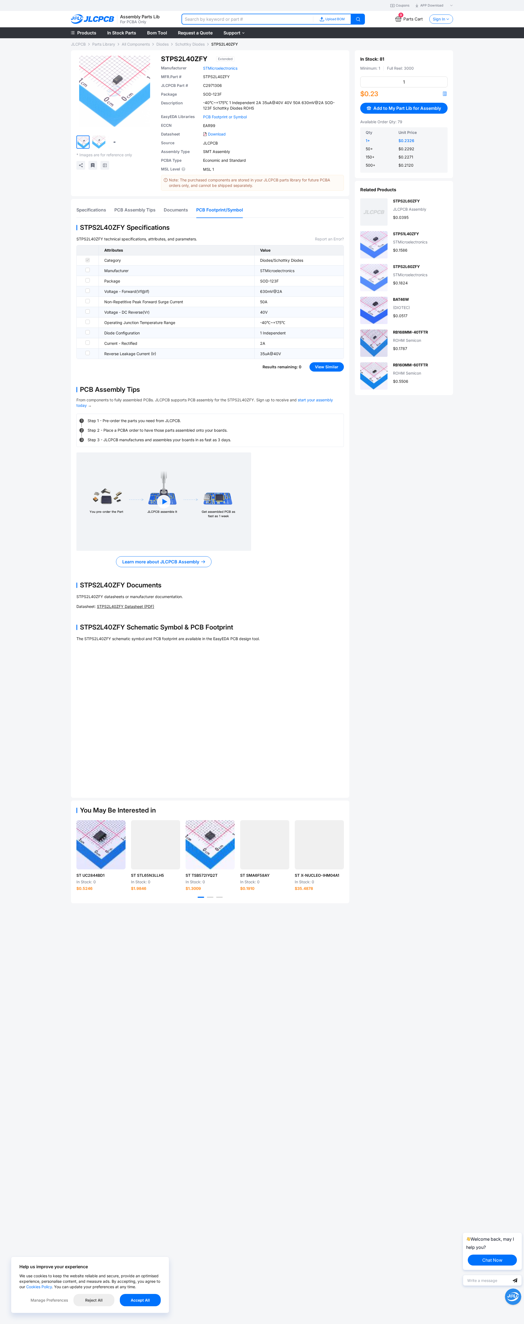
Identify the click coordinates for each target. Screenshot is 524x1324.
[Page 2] (210, 897)
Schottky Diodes (190, 44)
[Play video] (164, 501)
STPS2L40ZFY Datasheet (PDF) (125, 606)
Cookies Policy (39, 1286)
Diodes (162, 44)
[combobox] (247, 19)
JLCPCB (78, 44)
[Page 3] (219, 897)
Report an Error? (329, 239)
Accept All (140, 1300)
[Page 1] (201, 897)
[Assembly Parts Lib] (92, 19)
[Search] (358, 19)
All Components (136, 44)
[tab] (91, 209)
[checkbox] (87, 260)
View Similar (326, 366)
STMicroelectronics (220, 68)
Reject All (94, 1300)
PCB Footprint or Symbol (225, 116)
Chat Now (492, 1260)
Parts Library (103, 44)
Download (217, 134)
